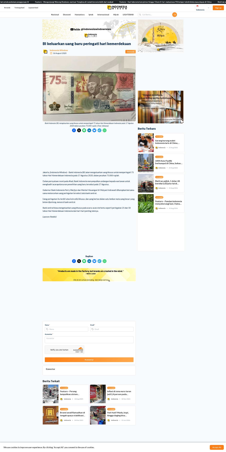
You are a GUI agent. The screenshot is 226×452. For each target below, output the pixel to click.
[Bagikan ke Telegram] (99, 130)
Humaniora (79, 14)
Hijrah (116, 14)
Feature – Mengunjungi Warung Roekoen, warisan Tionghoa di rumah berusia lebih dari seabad (56, 2)
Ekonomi (67, 14)
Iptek (91, 14)
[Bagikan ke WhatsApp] (104, 130)
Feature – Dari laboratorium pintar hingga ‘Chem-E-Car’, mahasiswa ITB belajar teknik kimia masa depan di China (147, 2)
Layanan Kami (33, 8)
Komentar (49, 334)
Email (92, 325)
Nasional (55, 14)
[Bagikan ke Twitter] (79, 130)
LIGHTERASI (128, 14)
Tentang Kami (19, 8)
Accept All (216, 447)
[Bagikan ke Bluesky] (94, 130)
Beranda (7, 8)
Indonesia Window (59, 50)
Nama (47, 325)
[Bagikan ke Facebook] (74, 130)
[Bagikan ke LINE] (84, 130)
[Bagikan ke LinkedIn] (89, 130)
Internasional (103, 14)
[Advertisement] (89, 152)
